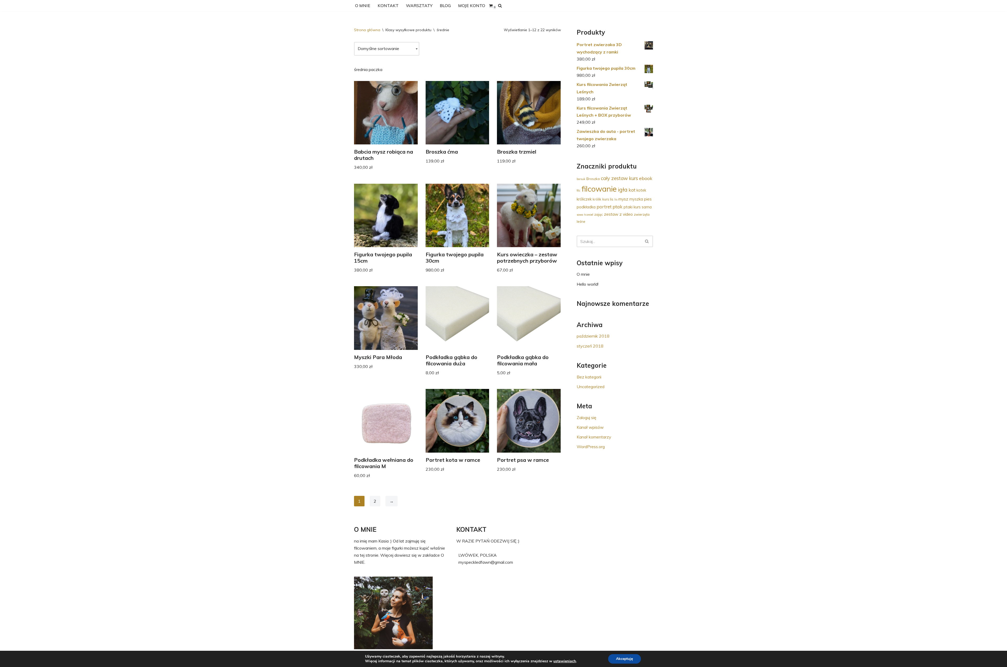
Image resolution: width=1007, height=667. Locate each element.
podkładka (586, 206)
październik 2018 (593, 336)
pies (648, 199)
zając (598, 214)
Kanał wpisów (590, 427)
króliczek (584, 199)
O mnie (583, 274)
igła (623, 189)
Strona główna (367, 30)
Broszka (593, 179)
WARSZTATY (419, 5)
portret (604, 206)
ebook (645, 178)
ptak (618, 206)
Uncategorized (590, 386)
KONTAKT (388, 5)
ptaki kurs (632, 206)
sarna (647, 206)
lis (615, 199)
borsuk (581, 179)
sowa (580, 214)
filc (578, 190)
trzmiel (588, 214)
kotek (641, 190)
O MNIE (362, 5)
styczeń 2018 (590, 346)
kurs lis (607, 199)
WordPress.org (591, 446)
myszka (636, 199)
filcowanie (599, 188)
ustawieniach (564, 661)
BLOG (445, 5)
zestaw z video (618, 214)
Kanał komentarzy (594, 437)
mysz (623, 199)
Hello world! (587, 284)
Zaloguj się (586, 417)
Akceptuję (624, 658)
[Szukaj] (500, 6)
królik (597, 199)
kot (632, 190)
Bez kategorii (589, 376)
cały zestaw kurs (619, 178)
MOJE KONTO (471, 5)
